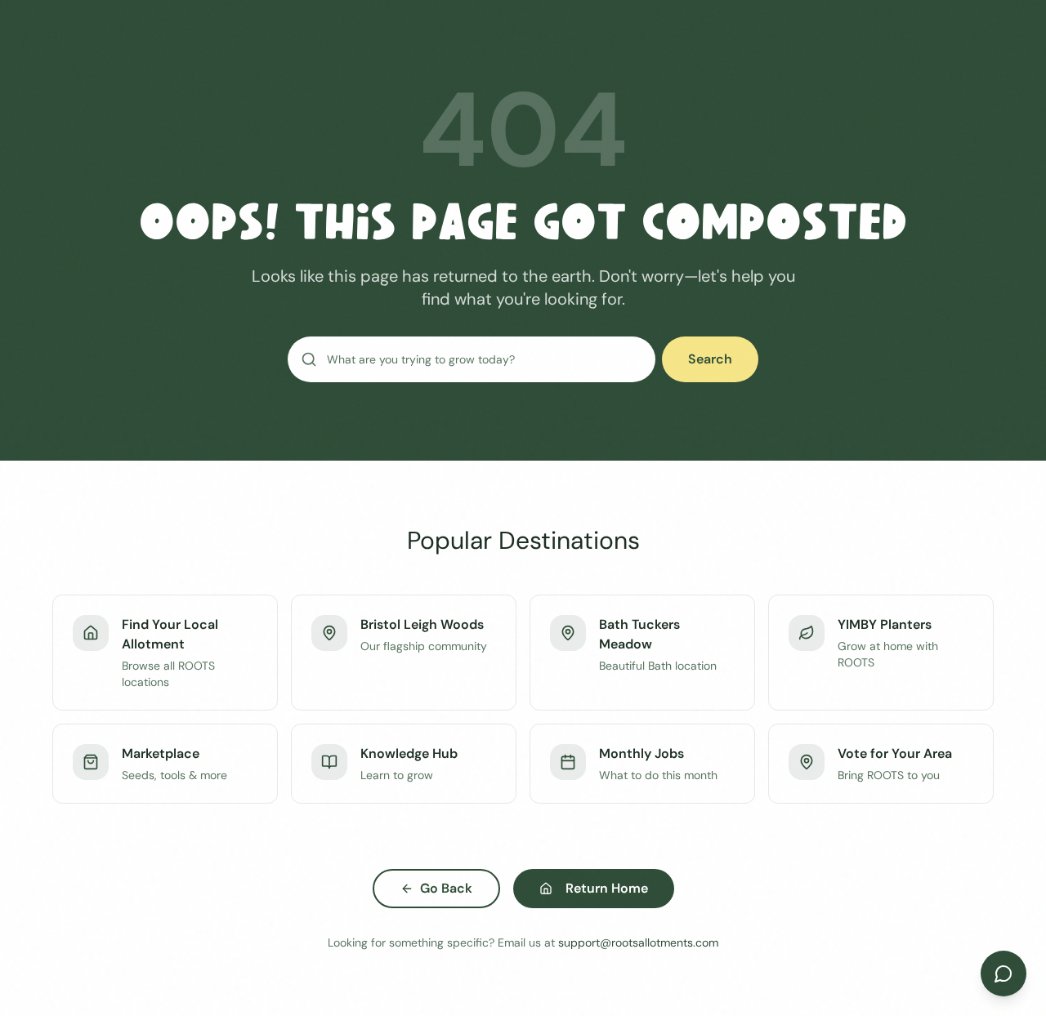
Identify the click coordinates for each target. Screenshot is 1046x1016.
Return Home (606, 888)
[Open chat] (1003, 973)
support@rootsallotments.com (638, 942)
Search (710, 359)
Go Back (446, 888)
